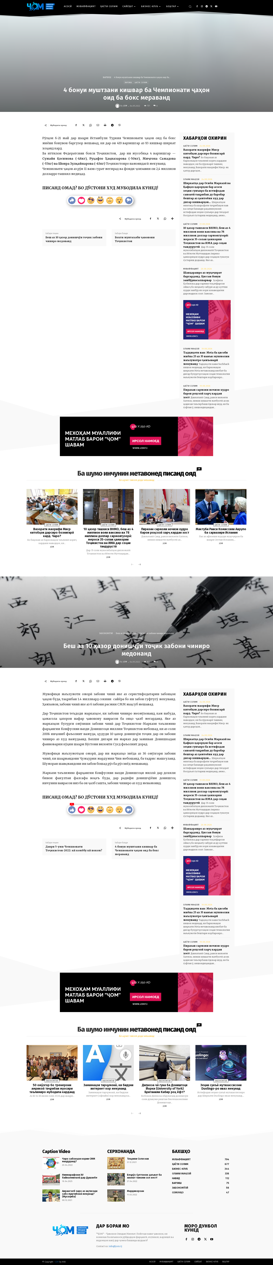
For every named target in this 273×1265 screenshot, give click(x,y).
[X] (211, 6)
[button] (190, 6)
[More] (172, 219)
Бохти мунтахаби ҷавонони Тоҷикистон (135, 239)
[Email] (98, 125)
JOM (125, 106)
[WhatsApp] (90, 125)
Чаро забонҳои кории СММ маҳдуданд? (78, 1160)
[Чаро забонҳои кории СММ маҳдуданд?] (51, 1163)
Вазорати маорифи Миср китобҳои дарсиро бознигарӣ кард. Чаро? (204, 153)
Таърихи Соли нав (138, 1158)
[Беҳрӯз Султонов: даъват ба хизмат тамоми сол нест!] (116, 1179)
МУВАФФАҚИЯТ (191, 269)
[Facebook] (197, 6)
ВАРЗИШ (107, 77)
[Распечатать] (105, 125)
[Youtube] (216, 6)
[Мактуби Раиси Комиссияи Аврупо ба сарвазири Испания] (220, 507)
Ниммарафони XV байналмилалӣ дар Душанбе (79, 1176)
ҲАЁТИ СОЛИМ (141, 82)
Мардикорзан (135, 1191)
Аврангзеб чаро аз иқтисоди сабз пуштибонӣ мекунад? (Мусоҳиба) (79, 1194)
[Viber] (119, 125)
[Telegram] (206, 6)
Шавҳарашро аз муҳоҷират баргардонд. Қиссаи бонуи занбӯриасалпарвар (202, 276)
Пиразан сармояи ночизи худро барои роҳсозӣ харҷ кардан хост (206, 393)
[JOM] (117, 106)
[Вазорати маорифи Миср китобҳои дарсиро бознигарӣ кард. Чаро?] (52, 507)
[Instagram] (202, 6)
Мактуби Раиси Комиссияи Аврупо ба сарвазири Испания (221, 530)
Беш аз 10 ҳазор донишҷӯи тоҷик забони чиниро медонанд (74, 239)
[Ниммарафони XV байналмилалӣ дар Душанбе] (51, 1179)
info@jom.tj (115, 1246)
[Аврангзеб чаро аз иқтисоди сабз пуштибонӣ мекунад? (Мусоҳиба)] (51, 1195)
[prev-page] (132, 564)
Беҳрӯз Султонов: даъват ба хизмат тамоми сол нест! (144, 1176)
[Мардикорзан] (116, 1195)
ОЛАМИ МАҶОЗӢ (191, 179)
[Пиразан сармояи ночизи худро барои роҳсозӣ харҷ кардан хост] (164, 507)
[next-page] (139, 564)
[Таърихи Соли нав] (116, 1163)
